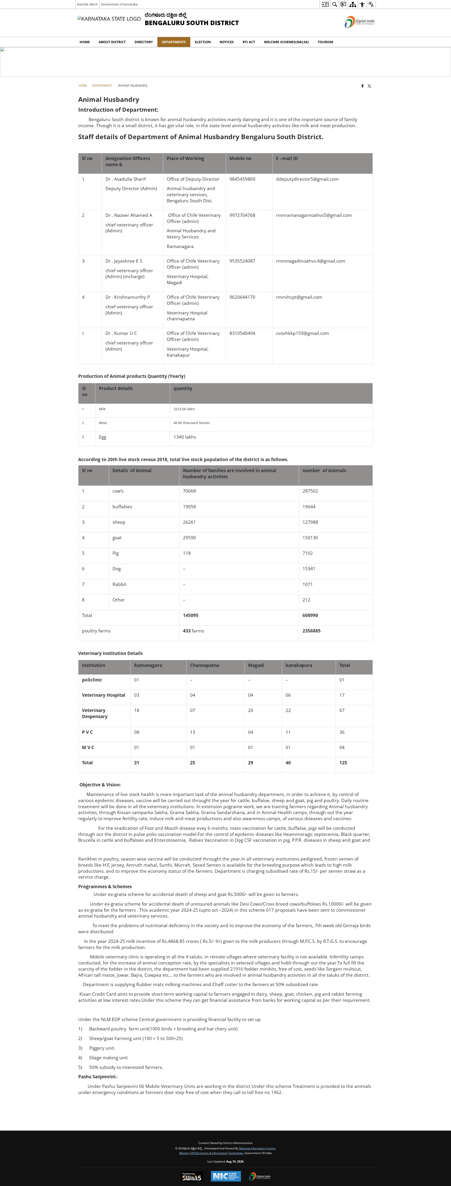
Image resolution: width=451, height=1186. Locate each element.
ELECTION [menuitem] (203, 42)
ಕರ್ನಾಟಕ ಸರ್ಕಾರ (87, 4)
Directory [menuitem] (144, 42)
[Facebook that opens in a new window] (362, 86)
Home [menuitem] (85, 42)
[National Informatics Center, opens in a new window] (226, 1176)
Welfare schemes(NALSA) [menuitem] (286, 42)
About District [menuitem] (112, 42)
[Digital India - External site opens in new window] (354, 32)
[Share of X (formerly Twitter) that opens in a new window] (369, 86)
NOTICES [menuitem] (227, 42)
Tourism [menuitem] (325, 42)
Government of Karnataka (119, 4)
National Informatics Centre (257, 1148)
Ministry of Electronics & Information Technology (211, 1153)
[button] (371, 42)
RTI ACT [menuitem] (249, 42)
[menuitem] (324, 4)
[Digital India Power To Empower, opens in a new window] (259, 1177)
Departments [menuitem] (174, 42)
